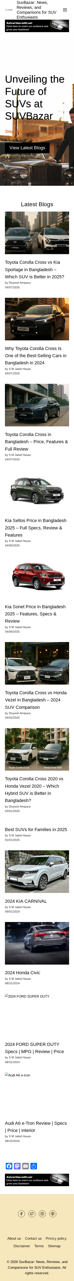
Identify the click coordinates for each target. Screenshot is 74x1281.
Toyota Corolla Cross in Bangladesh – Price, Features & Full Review (36, 442)
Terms (39, 1246)
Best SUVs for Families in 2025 (36, 829)
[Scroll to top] (63, 1275)
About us (14, 1238)
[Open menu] (65, 9)
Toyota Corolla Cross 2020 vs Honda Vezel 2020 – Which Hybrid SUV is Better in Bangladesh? (34, 789)
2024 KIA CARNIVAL (26, 901)
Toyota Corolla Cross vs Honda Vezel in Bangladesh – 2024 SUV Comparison (36, 700)
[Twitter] (31, 1213)
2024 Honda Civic (22, 972)
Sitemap (54, 1246)
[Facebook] (21, 1213)
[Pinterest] (52, 1213)
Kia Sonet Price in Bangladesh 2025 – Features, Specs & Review (35, 614)
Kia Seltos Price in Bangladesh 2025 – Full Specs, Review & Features (35, 528)
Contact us (33, 1238)
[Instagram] (42, 1213)
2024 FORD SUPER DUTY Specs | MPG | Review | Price (34, 1048)
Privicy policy (56, 1238)
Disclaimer (22, 1246)
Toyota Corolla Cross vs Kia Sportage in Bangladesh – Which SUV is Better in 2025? (34, 269)
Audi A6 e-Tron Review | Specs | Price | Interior (36, 1127)
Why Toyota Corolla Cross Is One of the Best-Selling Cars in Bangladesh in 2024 (35, 356)
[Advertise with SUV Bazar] (37, 31)
